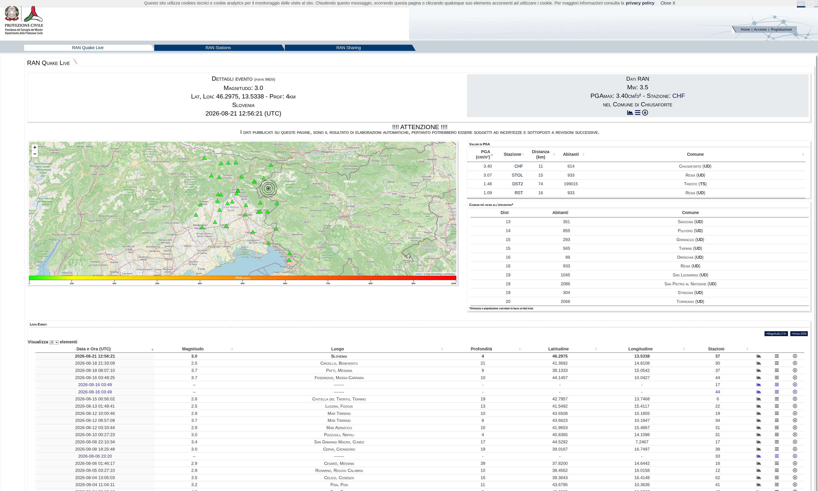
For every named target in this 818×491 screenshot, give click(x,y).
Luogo (337, 349)
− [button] (34, 154)
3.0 (194, 356)
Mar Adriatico (339, 427)
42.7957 (560, 399)
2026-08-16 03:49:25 (95, 377)
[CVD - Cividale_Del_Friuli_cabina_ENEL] (258, 212)
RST (519, 192)
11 (483, 484)
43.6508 (560, 413)
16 (508, 257)
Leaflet (418, 273)
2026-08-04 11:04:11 (95, 484)
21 (483, 363)
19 (508, 275)
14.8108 (642, 363)
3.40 (488, 166)
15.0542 (642, 370)
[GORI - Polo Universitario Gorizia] (276, 228)
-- (194, 384)
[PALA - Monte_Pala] (221, 194)
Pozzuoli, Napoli (339, 434)
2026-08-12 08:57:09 (95, 420)
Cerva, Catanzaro (339, 449)
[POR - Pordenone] (202, 227)
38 (717, 449)
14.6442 (642, 463)
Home (745, 29)
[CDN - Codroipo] (226, 226)
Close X (668, 3)
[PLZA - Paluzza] (228, 162)
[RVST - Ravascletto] (221, 163)
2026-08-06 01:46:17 (95, 463)
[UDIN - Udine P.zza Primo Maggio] (245, 214)
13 (508, 221)
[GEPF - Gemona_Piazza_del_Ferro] (238, 191)
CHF (678, 95)
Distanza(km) (540, 154)
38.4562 (560, 470)
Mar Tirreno (339, 413)
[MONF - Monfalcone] (268, 243)
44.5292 (560, 442)
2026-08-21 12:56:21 (95, 356)
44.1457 (560, 377)
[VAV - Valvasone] (215, 222)
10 (483, 377)
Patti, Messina (339, 370)
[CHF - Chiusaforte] (264, 178)
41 (717, 484)
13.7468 (642, 399)
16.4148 (642, 477)
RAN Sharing (348, 47)
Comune (695, 154)
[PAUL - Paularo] (236, 162)
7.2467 (641, 442)
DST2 (517, 183)
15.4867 (642, 427)
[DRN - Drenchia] (277, 203)
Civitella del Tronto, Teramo (339, 399)
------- (339, 384)
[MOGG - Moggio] (241, 176)
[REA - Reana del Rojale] (246, 205)
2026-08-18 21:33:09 (95, 363)
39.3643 (560, 477)
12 (717, 470)
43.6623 (560, 420)
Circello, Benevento (339, 363)
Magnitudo (193, 349)
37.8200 (560, 463)
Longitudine (640, 349)
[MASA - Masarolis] (260, 202)
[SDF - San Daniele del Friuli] (227, 203)
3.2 (194, 484)
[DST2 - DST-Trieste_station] (289, 260)
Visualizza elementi (52, 342)
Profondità (481, 349)
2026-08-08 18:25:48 (95, 449)
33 (717, 456)
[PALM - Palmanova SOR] (253, 232)
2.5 (194, 363)
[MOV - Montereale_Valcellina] (200, 204)
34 (717, 420)
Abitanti (571, 154)
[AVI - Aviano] (196, 215)
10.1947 (642, 420)
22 (717, 406)
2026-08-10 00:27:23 (95, 434)
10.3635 (642, 484)
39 (483, 463)
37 (717, 356)
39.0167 (560, 449)
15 (508, 239)
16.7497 (642, 449)
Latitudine (558, 349)
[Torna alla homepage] (24, 20)
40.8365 (560, 434)
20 (508, 301)
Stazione (512, 154)
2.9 (194, 427)
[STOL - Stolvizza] (254, 181)
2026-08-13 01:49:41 (95, 406)
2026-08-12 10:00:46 (95, 413)
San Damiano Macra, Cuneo (339, 442)
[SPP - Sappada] (204, 158)
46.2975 (560, 356)
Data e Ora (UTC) (93, 349)
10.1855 (642, 413)
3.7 (194, 370)
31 (717, 427)
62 (717, 477)
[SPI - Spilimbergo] (219, 210)
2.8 (194, 413)
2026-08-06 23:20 (95, 456)
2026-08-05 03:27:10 (95, 470)
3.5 (194, 477)
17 (717, 384)
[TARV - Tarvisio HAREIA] (271, 165)
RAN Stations (218, 47)
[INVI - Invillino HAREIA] (219, 177)
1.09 (488, 192)
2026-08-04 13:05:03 (95, 477)
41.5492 (560, 406)
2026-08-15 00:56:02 (95, 399)
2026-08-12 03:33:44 (95, 427)
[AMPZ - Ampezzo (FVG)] (211, 175)
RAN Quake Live (88, 47)
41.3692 (560, 363)
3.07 (488, 175)
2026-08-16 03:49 (95, 384)
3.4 (194, 442)
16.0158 (642, 470)
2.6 (194, 399)
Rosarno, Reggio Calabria (339, 470)
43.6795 (560, 484)
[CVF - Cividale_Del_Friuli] (260, 211)
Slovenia (339, 356)
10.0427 (642, 377)
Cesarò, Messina (339, 463)
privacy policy (640, 3)
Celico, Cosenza (339, 477)
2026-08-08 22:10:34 (95, 442)
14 (508, 230)
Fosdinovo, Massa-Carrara (339, 377)
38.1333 (560, 370)
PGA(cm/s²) (483, 154)
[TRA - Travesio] (217, 201)
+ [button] (34, 147)
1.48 (488, 183)
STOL (517, 175)
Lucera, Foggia (339, 406)
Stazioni (716, 349)
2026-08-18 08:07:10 (95, 370)
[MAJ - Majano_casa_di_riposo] (232, 201)
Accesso (760, 29)
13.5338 (642, 356)
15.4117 (642, 406)
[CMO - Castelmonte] (267, 211)
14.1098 (642, 434)
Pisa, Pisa (339, 484)
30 (717, 363)
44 (717, 377)
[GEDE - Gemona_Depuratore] (237, 193)
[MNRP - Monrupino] (289, 253)
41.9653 (560, 427)
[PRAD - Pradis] (218, 194)
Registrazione (781, 29)
